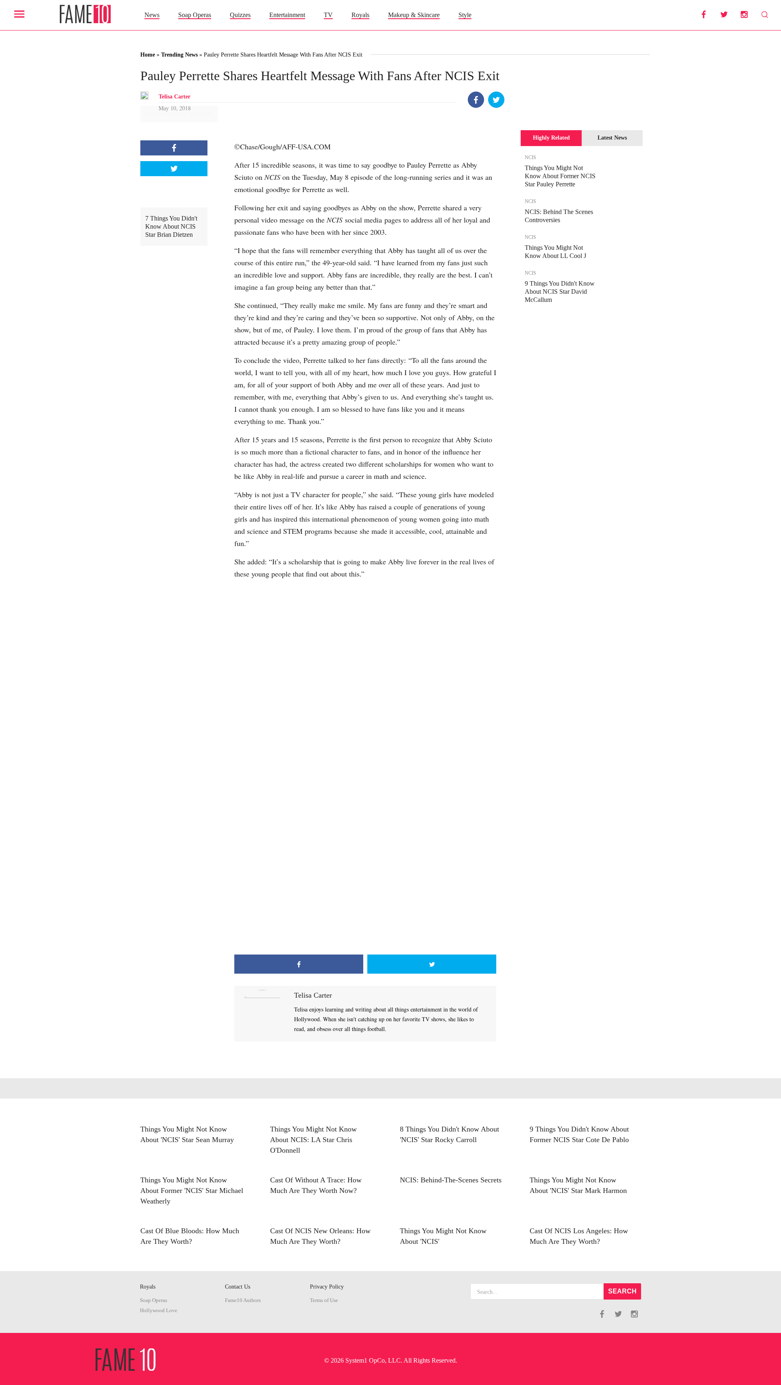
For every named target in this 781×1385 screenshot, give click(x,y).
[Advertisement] (365, 889)
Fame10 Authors (243, 1300)
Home (147, 55)
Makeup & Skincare (414, 14)
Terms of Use (324, 1300)
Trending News (179, 55)
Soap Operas (194, 14)
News (151, 14)
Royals (360, 14)
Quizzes (240, 14)
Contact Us (237, 1287)
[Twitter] (496, 99)
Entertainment (287, 14)
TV (328, 14)
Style (464, 14)
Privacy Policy (327, 1287)
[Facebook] (476, 99)
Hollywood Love (158, 1310)
